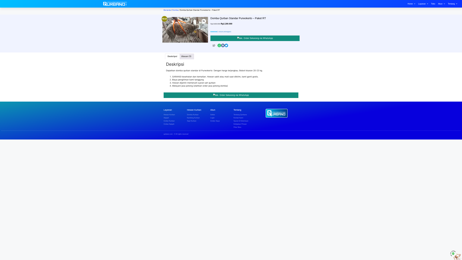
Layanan (422, 4)
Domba (175, 10)
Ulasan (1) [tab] (186, 56)
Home (410, 4)
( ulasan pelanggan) (224, 31)
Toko (433, 4)
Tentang (451, 4)
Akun (440, 4)
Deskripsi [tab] (172, 56)
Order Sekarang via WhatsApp (258, 38)
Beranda (167, 10)
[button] (204, 21)
